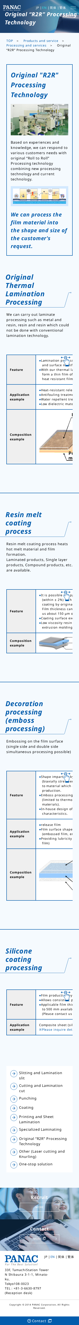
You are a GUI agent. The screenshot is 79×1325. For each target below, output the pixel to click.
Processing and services (26, 45)
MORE (39, 1207)
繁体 (62, 7)
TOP (9, 41)
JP (37, 7)
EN (44, 7)
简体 (53, 7)
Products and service (40, 41)
